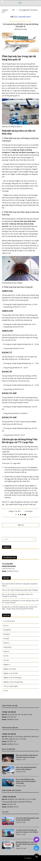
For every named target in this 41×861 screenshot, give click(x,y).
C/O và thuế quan (9, 621)
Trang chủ (5, 10)
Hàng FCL (6, 643)
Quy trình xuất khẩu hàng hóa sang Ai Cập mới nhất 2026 (27, 819)
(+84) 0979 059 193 (8, 569)
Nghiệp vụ (6, 664)
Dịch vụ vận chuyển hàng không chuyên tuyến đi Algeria (20, 590)
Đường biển (7, 630)
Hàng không (7, 647)
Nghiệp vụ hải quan (9, 669)
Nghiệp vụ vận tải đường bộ (12, 677)
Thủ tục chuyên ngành (10, 686)
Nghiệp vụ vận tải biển (10, 673)
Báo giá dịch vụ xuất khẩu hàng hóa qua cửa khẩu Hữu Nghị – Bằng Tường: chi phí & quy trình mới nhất (19, 608)
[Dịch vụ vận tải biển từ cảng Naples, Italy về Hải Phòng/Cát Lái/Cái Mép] (8, 782)
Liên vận (6, 660)
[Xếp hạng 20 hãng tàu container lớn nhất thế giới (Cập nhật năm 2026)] (8, 845)
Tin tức (30, 21)
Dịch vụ (5, 625)
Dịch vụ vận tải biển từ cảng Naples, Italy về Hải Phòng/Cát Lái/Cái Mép (26, 781)
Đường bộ (6, 634)
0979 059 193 (11, 717)
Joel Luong (23, 29)
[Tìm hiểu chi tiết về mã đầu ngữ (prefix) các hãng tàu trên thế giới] (8, 833)
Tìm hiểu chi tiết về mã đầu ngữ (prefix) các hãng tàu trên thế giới (27, 831)
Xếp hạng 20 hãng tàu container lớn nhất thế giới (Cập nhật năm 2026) (26, 844)
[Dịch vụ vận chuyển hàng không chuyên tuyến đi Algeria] (8, 770)
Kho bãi (5, 656)
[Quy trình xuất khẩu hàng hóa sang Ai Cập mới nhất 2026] (8, 821)
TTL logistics (28, 858)
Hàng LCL (6, 651)
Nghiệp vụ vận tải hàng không (17, 21)
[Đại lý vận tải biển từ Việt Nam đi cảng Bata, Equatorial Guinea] (8, 758)
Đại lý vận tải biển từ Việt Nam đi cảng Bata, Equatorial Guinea (27, 756)
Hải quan (6, 638)
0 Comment (28, 511)
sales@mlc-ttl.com (13, 571)
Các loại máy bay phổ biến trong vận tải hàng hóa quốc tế (20, 25)
